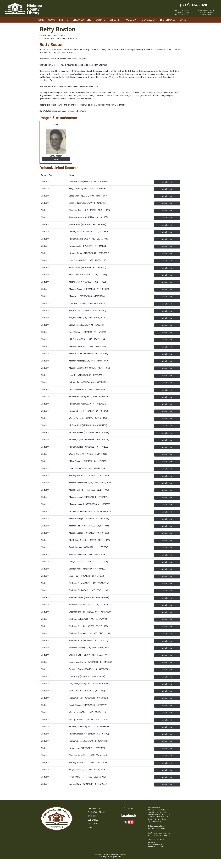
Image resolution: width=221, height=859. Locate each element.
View (56, 159)
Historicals (167, 19)
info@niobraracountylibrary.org (159, 833)
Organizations (82, 19)
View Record (167, 182)
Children (115, 19)
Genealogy (149, 19)
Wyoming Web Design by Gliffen (110, 857)
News (51, 19)
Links (183, 19)
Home (40, 19)
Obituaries (93, 820)
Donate (100, 19)
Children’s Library (96, 812)
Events (63, 19)
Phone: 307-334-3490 (155, 847)
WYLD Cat (131, 19)
